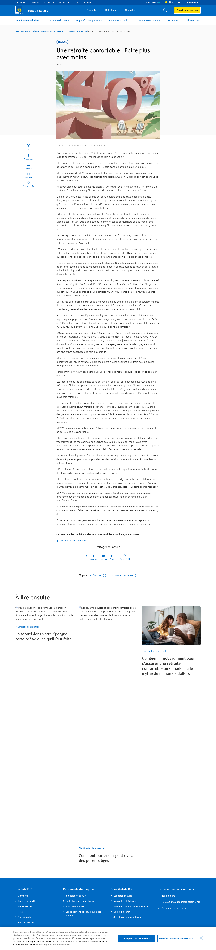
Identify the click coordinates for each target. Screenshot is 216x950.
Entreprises (34, 2)
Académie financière (150, 20)
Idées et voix (194, 20)
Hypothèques (25, 906)
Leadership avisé (122, 895)
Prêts (21, 911)
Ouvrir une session (187, 10)
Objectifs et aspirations (89, 20)
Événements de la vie (120, 20)
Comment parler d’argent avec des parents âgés (106, 858)
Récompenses (26, 922)
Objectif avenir (121, 911)
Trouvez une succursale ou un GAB (180, 901)
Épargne (97, 575)
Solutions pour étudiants (127, 917)
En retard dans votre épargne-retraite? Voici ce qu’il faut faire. (44, 637)
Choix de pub (152, 2)
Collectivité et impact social (80, 901)
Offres (170, 2)
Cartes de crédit (26, 901)
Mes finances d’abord (27, 20)
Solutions (110, 10)
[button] (166, 10)
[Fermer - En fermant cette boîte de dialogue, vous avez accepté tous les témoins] (201, 938)
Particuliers (20, 2)
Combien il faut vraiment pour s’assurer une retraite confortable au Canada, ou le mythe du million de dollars (168, 666)
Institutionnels (64, 2)
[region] (108, 938)
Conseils (130, 10)
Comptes (23, 895)
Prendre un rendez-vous (174, 907)
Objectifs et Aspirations (45, 31)
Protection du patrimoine (120, 575)
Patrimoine (49, 2)
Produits (91, 10)
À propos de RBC (84, 2)
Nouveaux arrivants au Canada (130, 906)
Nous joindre (192, 2)
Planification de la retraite (76, 31)
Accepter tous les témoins (136, 938)
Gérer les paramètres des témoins (176, 938)
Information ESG (74, 906)
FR (179, 2)
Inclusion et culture (75, 895)
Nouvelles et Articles (124, 901)
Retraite (60, 31)
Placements (24, 917)
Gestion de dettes (59, 20)
